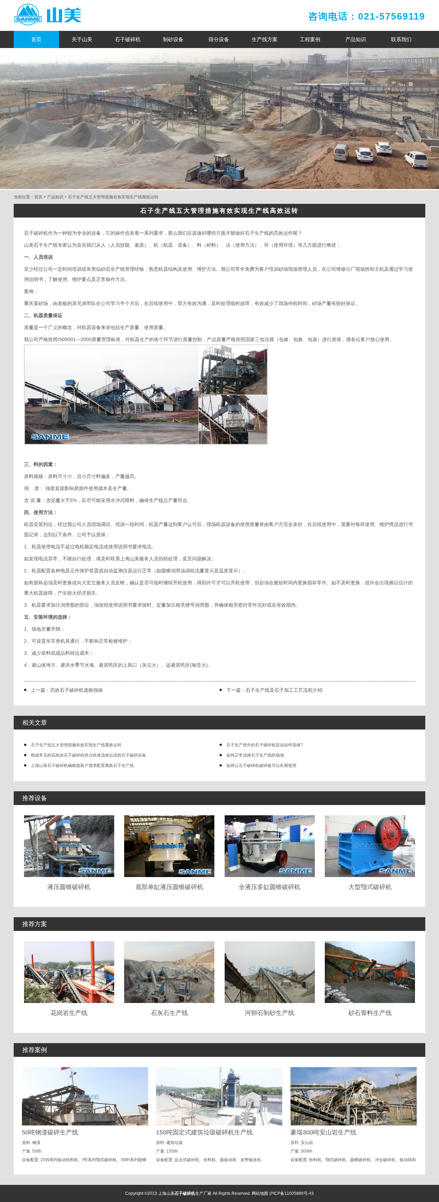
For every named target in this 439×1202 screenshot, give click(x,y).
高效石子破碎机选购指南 (76, 690)
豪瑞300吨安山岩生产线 (323, 1132)
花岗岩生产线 (68, 1013)
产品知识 (355, 39)
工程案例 (310, 39)
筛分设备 (219, 39)
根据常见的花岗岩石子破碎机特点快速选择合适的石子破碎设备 (88, 755)
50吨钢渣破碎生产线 (50, 1132)
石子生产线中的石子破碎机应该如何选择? (264, 745)
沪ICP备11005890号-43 (291, 1193)
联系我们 (401, 39)
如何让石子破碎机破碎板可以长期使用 (261, 765)
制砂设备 (173, 39)
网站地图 (260, 1193)
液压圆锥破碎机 (69, 887)
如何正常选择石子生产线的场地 (255, 755)
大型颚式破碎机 (370, 887)
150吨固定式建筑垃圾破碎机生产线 (204, 1132)
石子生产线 (257, 233)
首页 (36, 39)
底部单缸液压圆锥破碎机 (169, 887)
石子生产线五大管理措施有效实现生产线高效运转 (113, 197)
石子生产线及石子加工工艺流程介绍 (284, 690)
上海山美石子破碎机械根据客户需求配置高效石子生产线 (82, 765)
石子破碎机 (128, 39)
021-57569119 (391, 16)
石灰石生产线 (169, 1013)
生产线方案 (264, 39)
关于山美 (82, 39)
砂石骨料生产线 (370, 1013)
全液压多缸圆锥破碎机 (269, 887)
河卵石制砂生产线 (269, 1013)
